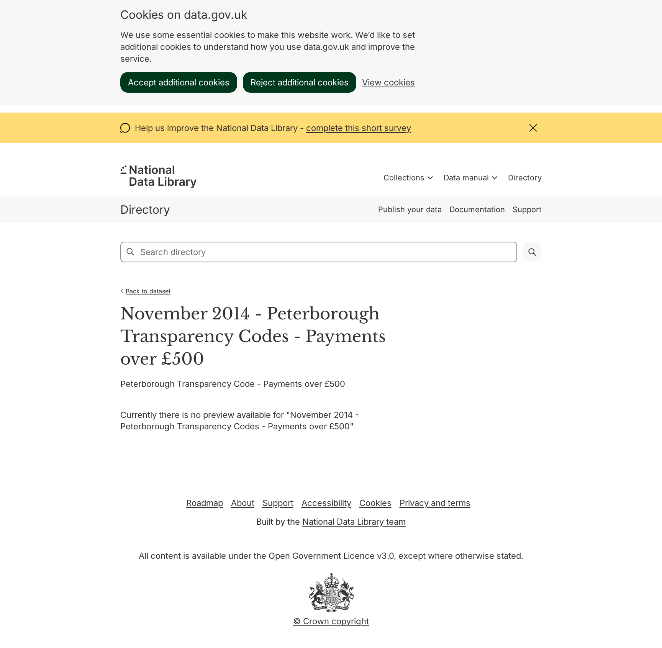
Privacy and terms (435, 503)
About (242, 503)
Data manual (466, 177)
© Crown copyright (331, 621)
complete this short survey (358, 128)
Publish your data (410, 209)
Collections (403, 177)
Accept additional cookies (178, 82)
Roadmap (204, 503)
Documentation (477, 209)
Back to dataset (148, 291)
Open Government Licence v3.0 (331, 556)
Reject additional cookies (300, 82)
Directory (525, 177)
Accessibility (326, 503)
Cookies (375, 503)
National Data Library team (354, 522)
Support (527, 209)
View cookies (388, 82)
